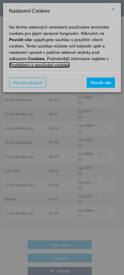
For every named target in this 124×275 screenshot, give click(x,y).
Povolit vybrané (27, 82)
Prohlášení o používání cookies (39, 65)
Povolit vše (101, 82)
